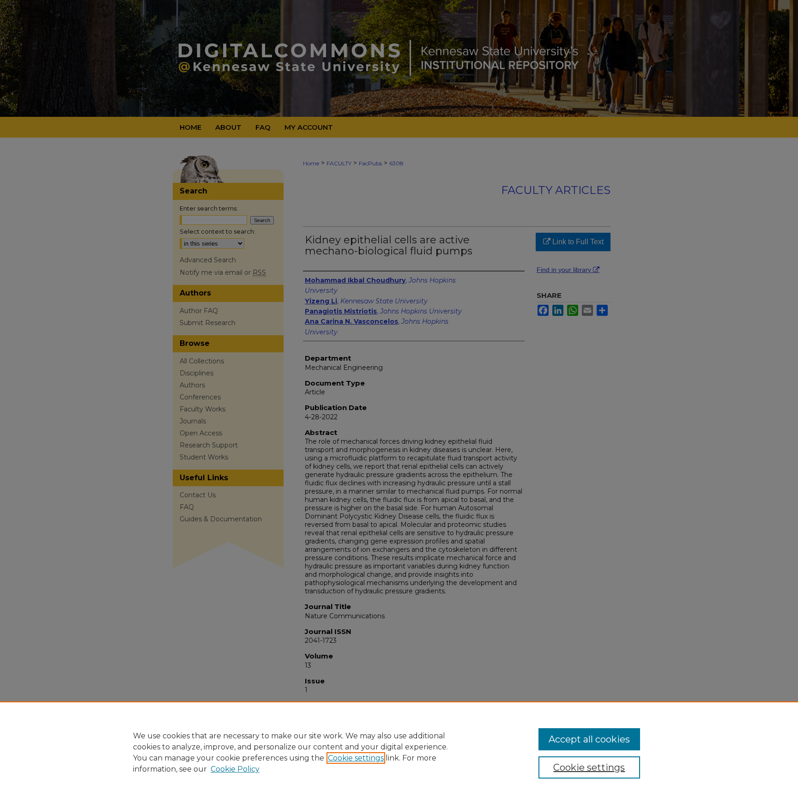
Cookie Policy (235, 769)
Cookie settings (356, 758)
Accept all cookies (589, 739)
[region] (399, 752)
